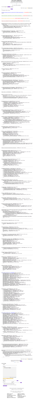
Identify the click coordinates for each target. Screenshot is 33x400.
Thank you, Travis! (6, 176)
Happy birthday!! (5, 278)
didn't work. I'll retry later (7, 253)
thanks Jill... (5, 106)
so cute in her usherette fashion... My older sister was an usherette (11, 194)
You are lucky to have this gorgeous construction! (9, 76)
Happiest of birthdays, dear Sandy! (7, 316)
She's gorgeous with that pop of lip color (8, 235)
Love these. (4, 297)
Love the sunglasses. (5, 289)
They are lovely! (5, 257)
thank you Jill (5, 161)
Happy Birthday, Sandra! (6, 319)
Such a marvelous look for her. (7, 127)
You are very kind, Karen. (7, 295)
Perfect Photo (4, 187)
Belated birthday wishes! (6, 275)
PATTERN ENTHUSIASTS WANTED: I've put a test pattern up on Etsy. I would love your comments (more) (15, 23)
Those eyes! (4, 331)
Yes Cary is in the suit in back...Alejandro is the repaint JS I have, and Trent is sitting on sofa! (15, 95)
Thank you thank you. (7, 123)
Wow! (3, 268)
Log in (7, 367)
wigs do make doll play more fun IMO (9, 160)
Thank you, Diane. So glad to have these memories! (10, 173)
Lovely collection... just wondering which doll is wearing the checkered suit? (12, 120)
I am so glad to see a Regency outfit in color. (8, 239)
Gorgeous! (4, 56)
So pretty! (4, 329)
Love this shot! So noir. (6, 308)
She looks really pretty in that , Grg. (7, 74)
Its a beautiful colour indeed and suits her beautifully (9, 345)
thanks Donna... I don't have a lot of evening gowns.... (11, 102)
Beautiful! (4, 132)
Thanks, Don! (6, 248)
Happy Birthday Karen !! (6, 283)
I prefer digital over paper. (6, 142)
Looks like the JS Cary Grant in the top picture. (9, 96)
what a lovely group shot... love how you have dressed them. (10, 122)
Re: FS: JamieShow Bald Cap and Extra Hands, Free (10, 37)
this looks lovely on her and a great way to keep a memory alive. (11, 151)
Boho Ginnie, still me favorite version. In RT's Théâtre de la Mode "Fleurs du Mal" (12, 61)
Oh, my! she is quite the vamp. (7, 266)
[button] (12, 377)
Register (10, 367)
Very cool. (4, 82)
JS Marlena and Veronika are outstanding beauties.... (8, 87)
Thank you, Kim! (6, 292)
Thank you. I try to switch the (8, 119)
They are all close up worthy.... (7, 294)
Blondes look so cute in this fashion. (7, 193)
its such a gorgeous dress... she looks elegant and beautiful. (10, 75)
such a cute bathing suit (6, 113)
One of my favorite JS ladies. (6, 110)
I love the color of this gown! (6, 31)
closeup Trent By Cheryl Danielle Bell (10, 183)
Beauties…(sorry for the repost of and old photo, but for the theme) (10, 116)
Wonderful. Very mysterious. (6, 307)
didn (3, 252)
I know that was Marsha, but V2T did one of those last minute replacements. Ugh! (13, 48)
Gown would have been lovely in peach (8, 81)
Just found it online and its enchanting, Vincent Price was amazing (11, 351)
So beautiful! (4, 55)
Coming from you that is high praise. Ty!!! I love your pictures (12, 188)
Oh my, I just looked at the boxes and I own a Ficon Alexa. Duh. (13, 205)
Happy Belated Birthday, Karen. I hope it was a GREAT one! (10, 274)
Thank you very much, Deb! (7, 169)
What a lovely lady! (5, 83)
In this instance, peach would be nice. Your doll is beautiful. (10, 80)
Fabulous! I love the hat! (6, 153)
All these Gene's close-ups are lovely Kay (8, 298)
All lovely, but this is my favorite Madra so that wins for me (10, 228)
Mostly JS (3, 94)
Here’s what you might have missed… (8, 352)
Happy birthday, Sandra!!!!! (6, 318)
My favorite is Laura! (5, 353)
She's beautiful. (5, 104)
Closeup (3, 265)
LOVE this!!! (4, 154)
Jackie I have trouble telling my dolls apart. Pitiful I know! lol (11, 112)
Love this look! (5, 306)
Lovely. (4, 43)
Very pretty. (4, 260)
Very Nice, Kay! (5, 175)
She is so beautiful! (5, 267)
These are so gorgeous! (6, 227)
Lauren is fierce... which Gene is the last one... (9, 171)
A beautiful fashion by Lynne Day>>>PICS (7, 238)
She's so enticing (5, 215)
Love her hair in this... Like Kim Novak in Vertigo (9, 305)
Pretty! (4, 57)
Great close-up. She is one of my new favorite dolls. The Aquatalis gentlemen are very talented (15, 216)
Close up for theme (4, 197)
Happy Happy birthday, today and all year (8, 317)
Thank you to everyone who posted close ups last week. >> (9, 147)
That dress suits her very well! (7, 62)
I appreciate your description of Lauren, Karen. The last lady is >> (12, 172)
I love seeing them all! (5, 134)
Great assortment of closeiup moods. (7, 170)
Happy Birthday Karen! (6, 281)
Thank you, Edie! (6, 296)
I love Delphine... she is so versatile (7, 180)
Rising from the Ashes (4, 41)
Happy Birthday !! (5, 315)
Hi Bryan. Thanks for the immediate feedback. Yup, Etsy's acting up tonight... (14, 26)
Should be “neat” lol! (6, 163)
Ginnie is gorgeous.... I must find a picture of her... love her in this (11, 64)
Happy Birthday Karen (6, 276)
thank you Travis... (6, 328)
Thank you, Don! (6, 299)
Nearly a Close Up (4, 335)
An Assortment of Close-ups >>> (6, 168)
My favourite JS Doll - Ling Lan (5, 101)
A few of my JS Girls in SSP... (5, 68)
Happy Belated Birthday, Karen (7, 273)
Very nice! (4, 259)
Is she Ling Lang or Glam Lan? (7, 103)
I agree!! (5, 65)
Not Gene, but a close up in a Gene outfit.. (7, 203)
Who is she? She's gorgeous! (6, 204)
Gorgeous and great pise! (6, 73)
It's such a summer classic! (6, 346)
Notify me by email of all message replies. (9, 383)
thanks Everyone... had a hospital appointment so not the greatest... (11, 280)
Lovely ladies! (4, 164)
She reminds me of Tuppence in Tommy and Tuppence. (10, 327)
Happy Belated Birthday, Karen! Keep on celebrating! (9, 277)
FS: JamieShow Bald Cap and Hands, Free (7, 35)
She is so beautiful (5, 211)
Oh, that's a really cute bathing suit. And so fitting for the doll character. (12, 111)
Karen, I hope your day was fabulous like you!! (9, 282)
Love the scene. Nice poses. (6, 118)
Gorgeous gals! (5, 258)
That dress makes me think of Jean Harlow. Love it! (9, 32)
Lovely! (4, 69)
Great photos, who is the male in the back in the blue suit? (10, 97)
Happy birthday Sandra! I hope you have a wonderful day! (10, 323)
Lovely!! (4, 50)
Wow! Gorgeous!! (5, 117)
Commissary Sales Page (19, 1)
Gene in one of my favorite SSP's (6, 72)
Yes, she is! (4, 223)
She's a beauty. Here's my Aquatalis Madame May (9, 212)
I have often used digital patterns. (7, 140)
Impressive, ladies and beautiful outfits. (8, 88)
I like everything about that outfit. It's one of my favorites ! (10, 344)
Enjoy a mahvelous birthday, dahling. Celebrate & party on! (10, 284)
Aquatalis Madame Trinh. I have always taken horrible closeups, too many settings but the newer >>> (15, 209)
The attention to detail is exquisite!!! (7, 243)
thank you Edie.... (6, 336)
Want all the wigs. (5, 159)
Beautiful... (4, 241)
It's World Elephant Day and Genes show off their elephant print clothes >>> (11, 247)
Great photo (4, 63)
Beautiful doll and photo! (6, 338)
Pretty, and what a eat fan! (6, 162)
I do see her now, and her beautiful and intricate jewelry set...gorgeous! (12, 198)
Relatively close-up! (4, 256)
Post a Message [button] (13, 1)
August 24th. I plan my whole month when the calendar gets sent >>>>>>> (15, 355)
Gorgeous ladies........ (5, 230)
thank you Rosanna (6, 339)
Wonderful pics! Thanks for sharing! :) (8, 261)
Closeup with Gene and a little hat (6, 150)
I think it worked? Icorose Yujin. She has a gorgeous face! (9, 234)
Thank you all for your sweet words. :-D (8, 152)
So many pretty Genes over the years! (8, 293)
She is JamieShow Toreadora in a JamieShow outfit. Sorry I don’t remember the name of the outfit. (17, 121)
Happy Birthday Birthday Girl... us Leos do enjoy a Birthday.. (10, 314)
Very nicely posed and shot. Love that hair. (8, 304)
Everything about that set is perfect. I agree (9, 189)
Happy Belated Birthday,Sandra (7, 313)
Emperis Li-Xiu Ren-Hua (5, 220)
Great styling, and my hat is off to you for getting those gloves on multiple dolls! (13, 54)
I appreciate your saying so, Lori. (8, 291)
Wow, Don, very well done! (6, 309)
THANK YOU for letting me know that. (9, 27)
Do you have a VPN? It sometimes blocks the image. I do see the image (13, 199)
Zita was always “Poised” (5, 126)
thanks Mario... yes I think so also (8, 105)
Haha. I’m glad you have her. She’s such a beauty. (13, 206)
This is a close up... (4, 326)
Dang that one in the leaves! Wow (7, 290)
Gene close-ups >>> (4, 288)
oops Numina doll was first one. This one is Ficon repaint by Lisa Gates (12, 182)
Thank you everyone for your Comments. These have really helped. (11, 139)
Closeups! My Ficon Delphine (5, 179)
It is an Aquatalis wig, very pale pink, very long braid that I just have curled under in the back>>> (17, 213)
